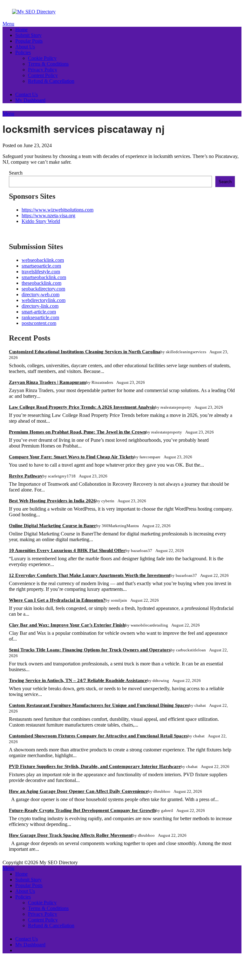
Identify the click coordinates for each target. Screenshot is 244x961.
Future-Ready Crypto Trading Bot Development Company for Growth (82, 810)
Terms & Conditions (48, 64)
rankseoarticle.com (40, 317)
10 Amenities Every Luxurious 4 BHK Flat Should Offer (67, 550)
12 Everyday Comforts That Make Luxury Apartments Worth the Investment (89, 575)
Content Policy (43, 75)
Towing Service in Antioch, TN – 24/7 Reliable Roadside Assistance (78, 680)
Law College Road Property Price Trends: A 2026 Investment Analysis (82, 407)
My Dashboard (30, 100)
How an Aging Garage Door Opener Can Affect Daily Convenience (78, 791)
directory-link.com (40, 306)
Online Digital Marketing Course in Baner (52, 525)
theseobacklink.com (41, 283)
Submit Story (28, 35)
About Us (25, 46)
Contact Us (26, 94)
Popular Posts (29, 41)
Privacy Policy (42, 69)
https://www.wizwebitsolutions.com (57, 209)
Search (16, 173)
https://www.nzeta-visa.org (48, 215)
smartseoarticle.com (41, 266)
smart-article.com (39, 311)
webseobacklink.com (43, 260)
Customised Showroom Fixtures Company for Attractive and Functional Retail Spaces (98, 735)
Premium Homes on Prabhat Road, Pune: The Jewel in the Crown (77, 431)
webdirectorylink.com (43, 300)
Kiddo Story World (41, 221)
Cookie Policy (42, 58)
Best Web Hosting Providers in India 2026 (52, 500)
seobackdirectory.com (43, 288)
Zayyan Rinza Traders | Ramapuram (47, 382)
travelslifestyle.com (41, 271)
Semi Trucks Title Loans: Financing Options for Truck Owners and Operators (90, 649)
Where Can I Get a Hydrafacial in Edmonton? (57, 600)
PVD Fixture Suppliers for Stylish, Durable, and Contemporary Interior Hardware (95, 766)
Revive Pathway (26, 475)
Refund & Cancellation (51, 81)
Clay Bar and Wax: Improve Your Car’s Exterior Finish (67, 625)
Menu (8, 23)
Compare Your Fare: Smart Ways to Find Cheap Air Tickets (71, 456)
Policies (23, 52)
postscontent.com (39, 323)
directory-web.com (40, 294)
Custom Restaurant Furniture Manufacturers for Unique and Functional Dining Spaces (99, 705)
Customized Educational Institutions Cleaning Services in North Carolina (84, 351)
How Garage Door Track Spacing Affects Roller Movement (70, 835)
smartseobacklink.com (44, 277)
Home (21, 29)
